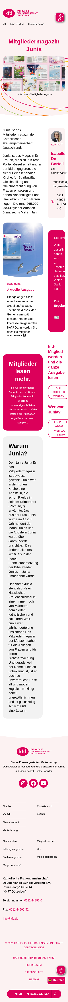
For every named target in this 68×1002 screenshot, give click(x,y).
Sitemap (34, 979)
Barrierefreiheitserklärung (34, 957)
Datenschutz (34, 972)
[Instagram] (23, 783)
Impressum (34, 964)
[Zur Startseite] (24, 14)
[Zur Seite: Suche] (55, 994)
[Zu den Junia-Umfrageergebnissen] (56, 318)
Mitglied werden (38, 994)
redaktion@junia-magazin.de (57, 184)
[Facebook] (33, 783)
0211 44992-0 (33, 900)
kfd (4, 24)
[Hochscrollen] (61, 995)
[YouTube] (43, 783)
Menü (18, 994)
